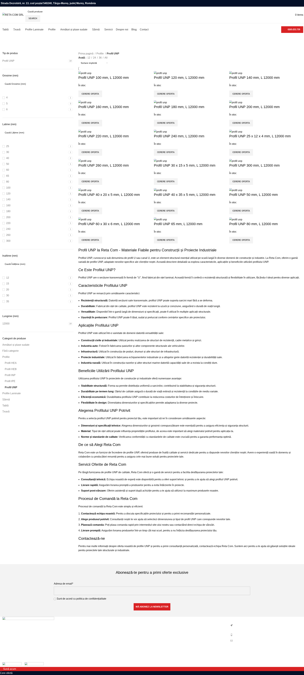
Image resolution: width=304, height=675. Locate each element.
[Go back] (6, 47)
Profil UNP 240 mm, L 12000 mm (179, 136)
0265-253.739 (294, 29)
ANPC (158, 648)
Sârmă (6, 399)
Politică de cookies (165, 631)
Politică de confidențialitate (169, 625)
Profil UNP (11, 387)
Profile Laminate (11, 393)
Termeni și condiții (164, 637)
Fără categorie (10, 350)
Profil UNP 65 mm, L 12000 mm (178, 224)
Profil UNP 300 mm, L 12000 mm (254, 165)
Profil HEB (11, 369)
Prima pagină (86, 53)
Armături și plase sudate (15, 344)
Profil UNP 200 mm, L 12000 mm (254, 107)
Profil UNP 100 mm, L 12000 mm (103, 78)
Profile (6, 357)
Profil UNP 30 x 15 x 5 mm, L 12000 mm (184, 165)
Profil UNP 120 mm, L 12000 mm (179, 78)
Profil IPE (10, 381)
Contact (158, 643)
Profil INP (10, 375)
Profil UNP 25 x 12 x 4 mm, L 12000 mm (260, 136)
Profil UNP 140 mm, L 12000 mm (254, 78)
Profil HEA (11, 363)
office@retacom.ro (244, 640)
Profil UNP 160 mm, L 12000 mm (103, 107)
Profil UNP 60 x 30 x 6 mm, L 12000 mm (109, 224)
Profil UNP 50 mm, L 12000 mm (253, 195)
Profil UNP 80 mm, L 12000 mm (253, 224)
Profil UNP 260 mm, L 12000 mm (103, 165)
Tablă (5, 405)
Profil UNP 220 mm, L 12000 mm (103, 136)
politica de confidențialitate (91, 598)
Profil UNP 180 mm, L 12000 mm (179, 107)
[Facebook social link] (301, 3)
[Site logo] (13, 14)
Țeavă (6, 411)
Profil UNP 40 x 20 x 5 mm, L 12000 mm (109, 195)
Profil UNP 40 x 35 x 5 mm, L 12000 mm (184, 195)
